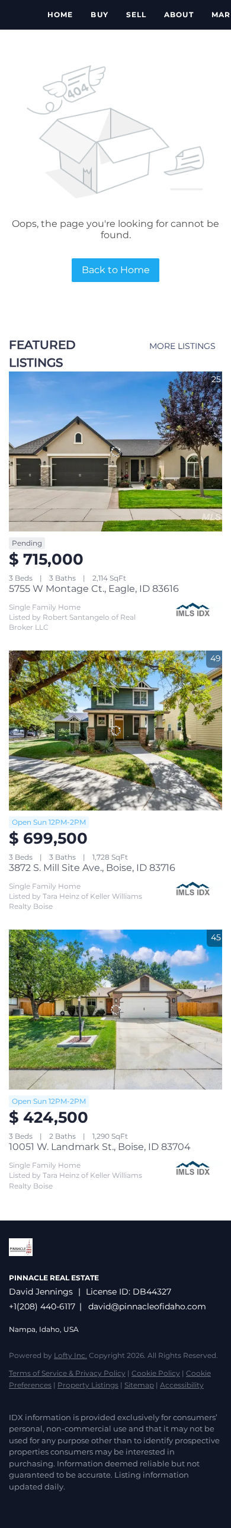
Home (60, 14)
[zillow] (38, 1504)
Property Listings (87, 1384)
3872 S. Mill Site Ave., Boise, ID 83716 (92, 867)
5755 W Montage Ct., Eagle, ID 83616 (94, 588)
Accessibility (182, 1384)
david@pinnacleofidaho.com (147, 1306)
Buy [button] (99, 14)
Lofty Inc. (70, 1355)
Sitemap (139, 1384)
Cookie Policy (155, 1373)
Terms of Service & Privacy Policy (67, 1373)
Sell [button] (136, 14)
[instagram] (62, 1504)
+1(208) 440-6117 (42, 1306)
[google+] (86, 1504)
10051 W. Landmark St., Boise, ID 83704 (100, 1146)
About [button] (179, 14)
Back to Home (116, 270)
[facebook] (15, 1504)
